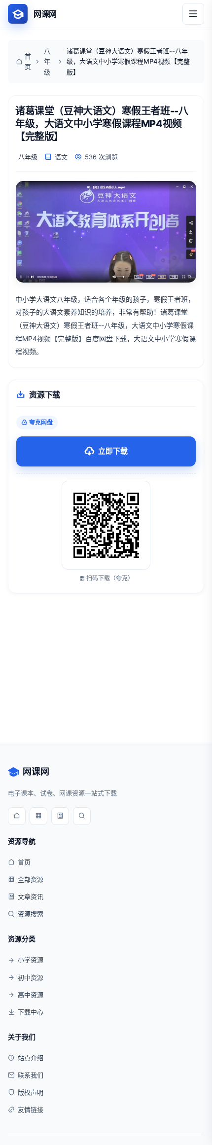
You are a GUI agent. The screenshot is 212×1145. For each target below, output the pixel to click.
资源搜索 (30, 914)
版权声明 (30, 1092)
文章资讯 (30, 896)
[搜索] (82, 816)
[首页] (17, 816)
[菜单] (193, 14)
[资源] (38, 816)
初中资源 (30, 977)
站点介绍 (30, 1058)
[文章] (60, 816)
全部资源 (30, 879)
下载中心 (30, 1012)
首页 (28, 61)
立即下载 (113, 451)
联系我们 (30, 1075)
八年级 (47, 61)
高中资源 (30, 995)
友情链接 (30, 1109)
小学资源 (30, 960)
